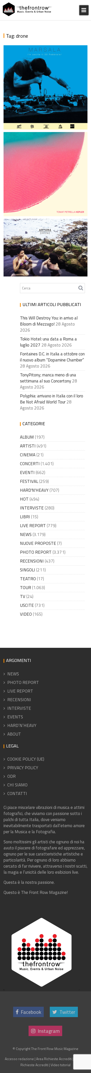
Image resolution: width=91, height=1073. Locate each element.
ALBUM (27, 437)
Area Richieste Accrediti (54, 1058)
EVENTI (27, 472)
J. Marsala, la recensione (39, 126)
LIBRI (25, 516)
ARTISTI (28, 446)
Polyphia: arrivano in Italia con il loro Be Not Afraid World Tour (51, 399)
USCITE (27, 605)
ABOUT (14, 734)
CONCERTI (30, 463)
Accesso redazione (19, 1058)
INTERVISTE (32, 508)
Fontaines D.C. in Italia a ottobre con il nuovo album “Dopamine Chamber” (52, 357)
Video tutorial (61, 1064)
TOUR (25, 587)
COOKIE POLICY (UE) (25, 759)
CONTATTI (17, 793)
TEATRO (28, 578)
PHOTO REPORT (36, 552)
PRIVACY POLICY (22, 767)
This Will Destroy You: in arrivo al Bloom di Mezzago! (49, 321)
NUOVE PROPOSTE (38, 543)
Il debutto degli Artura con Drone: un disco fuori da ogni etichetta (45, 255)
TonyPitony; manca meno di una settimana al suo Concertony (48, 378)
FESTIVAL (29, 481)
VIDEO (26, 614)
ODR (11, 776)
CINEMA (27, 455)
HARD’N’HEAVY (21, 725)
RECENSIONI (32, 561)
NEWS (26, 534)
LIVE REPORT (33, 525)
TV (22, 596)
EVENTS (15, 717)
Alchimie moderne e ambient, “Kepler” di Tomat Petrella (45, 194)
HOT (24, 499)
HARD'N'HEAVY (34, 490)
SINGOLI (27, 570)
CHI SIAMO (17, 785)
